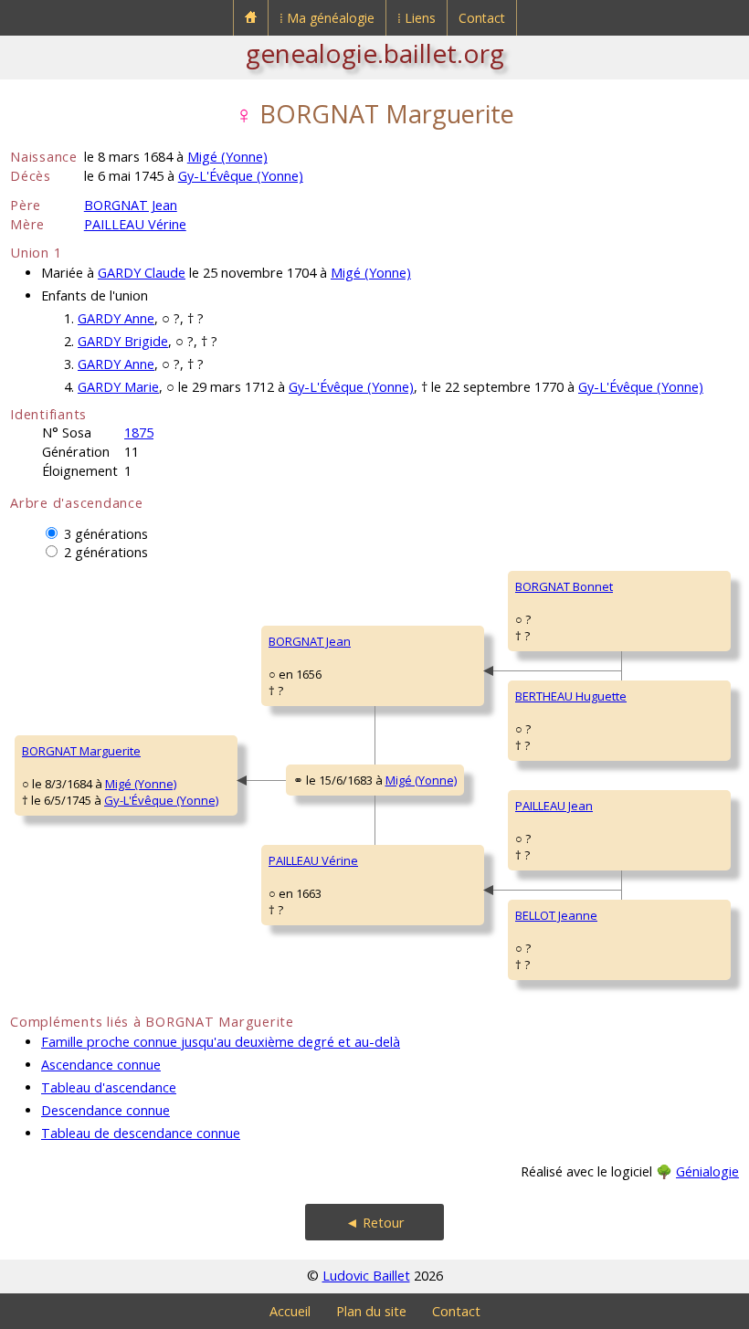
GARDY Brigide (123, 341)
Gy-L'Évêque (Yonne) (240, 176)
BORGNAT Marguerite (81, 751)
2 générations (106, 552)
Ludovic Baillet (366, 1275)
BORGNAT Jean (130, 205)
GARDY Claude (141, 272)
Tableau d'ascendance (108, 1087)
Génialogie (707, 1171)
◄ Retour (375, 1222)
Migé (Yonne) (227, 156)
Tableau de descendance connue (140, 1133)
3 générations (106, 534)
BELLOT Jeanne (556, 915)
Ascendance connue (101, 1064)
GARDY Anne (116, 318)
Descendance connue (105, 1110)
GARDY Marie (118, 387)
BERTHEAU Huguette (571, 696)
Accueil (290, 1311)
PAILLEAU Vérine (135, 224)
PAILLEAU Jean (554, 805)
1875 (138, 432)
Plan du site (371, 1311)
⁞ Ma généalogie (327, 17)
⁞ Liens (416, 17)
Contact (482, 17)
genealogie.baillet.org (375, 53)
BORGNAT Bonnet (564, 586)
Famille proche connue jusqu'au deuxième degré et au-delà (220, 1041)
